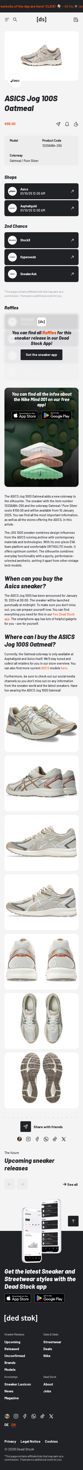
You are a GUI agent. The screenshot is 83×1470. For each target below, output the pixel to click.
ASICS (45, 668)
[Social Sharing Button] (25, 1126)
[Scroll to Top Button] (73, 1221)
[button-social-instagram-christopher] (19, 1139)
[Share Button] (58, 124)
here (64, 668)
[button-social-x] (63, 1139)
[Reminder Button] (67, 124)
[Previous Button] (9, 1184)
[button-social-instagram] (28, 1139)
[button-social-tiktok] (55, 1139)
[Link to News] (15, 19)
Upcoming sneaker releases (29, 1164)
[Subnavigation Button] (7, 19)
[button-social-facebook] (37, 1139)
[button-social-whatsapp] (46, 1139)
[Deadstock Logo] (41, 19)
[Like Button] (76, 124)
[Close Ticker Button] (76, 6)
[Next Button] (22, 1184)
